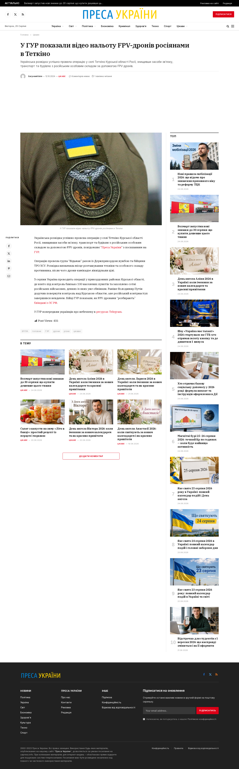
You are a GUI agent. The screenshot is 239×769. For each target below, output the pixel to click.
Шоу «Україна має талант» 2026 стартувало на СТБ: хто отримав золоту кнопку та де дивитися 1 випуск (198, 336)
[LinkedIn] (9, 261)
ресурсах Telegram (109, 312)
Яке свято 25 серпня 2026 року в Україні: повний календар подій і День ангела (195, 494)
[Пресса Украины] (119, 14)
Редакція (227, 3)
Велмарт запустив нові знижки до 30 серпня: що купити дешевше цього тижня (65, 3)
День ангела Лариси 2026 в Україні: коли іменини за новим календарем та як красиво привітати (139, 384)
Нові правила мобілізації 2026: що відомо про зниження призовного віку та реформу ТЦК (196, 179)
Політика (87, 26)
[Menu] (232, 26)
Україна (56, 26)
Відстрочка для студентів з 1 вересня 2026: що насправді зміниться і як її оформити (198, 642)
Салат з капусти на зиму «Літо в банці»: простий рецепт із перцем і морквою (42, 432)
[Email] (9, 276)
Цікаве (181, 26)
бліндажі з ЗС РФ (45, 303)
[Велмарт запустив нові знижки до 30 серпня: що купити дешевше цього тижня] (42, 361)
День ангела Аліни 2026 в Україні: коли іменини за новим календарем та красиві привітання (91, 384)
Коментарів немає (81, 76)
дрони (56, 331)
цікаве (77, 331)
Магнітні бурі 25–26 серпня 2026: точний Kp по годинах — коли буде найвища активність (197, 441)
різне (67, 331)
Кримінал (124, 26)
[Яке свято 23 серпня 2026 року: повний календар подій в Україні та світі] (194, 571)
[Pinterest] (9, 268)
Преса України (111, 247)
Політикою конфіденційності (202, 719)
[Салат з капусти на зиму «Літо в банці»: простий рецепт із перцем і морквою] (42, 411)
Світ (71, 26)
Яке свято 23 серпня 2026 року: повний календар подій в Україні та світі (195, 593)
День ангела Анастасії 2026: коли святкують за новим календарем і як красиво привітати (136, 434)
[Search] (228, 26)
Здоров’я (140, 26)
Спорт (168, 26)
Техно (155, 26)
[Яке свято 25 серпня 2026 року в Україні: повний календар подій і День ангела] (194, 470)
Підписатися (223, 14)
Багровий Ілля (35, 76)
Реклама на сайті (209, 3)
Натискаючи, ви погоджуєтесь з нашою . (181, 719)
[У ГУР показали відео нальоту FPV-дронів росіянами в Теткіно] (91, 179)
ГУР (36, 252)
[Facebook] (9, 246)
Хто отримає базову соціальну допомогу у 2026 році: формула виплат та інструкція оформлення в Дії (197, 389)
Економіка (107, 26)
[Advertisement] (119, 103)
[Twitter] (9, 253)
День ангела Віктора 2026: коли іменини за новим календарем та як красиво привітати (91, 432)
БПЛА (25, 331)
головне (36, 331)
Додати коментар (91, 456)
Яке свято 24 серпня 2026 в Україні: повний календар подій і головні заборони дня (198, 544)
